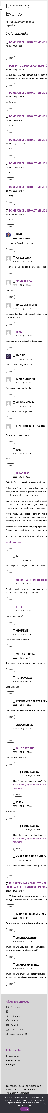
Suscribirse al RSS (19, 1034)
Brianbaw (22, 473)
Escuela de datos (14, 1060)
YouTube (15, 1025)
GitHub (14, 1020)
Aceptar (24, 1109)
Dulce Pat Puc (25, 748)
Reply (11, 58)
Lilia (19, 607)
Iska (19, 331)
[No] (45, 1103)
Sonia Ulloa (24, 281)
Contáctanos (17, 1029)
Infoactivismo (12, 1056)
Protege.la (11, 1064)
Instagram (15, 1016)
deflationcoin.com (14, 542)
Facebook (15, 1007)
